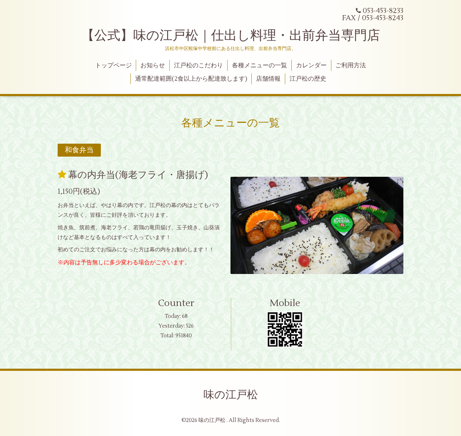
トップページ (113, 65)
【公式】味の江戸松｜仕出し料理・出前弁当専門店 (230, 35)
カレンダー (311, 65)
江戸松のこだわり (198, 65)
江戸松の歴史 (308, 79)
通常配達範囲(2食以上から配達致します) (191, 79)
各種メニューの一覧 (259, 65)
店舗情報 (268, 79)
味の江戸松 (230, 395)
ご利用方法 (350, 65)
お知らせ (152, 65)
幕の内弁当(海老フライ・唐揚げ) (138, 175)
